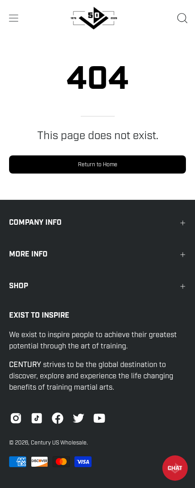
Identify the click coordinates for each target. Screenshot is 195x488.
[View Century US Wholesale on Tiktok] (37, 418)
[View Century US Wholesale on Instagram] (16, 418)
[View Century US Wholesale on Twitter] (78, 418)
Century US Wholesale (59, 443)
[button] (181, 18)
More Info (28, 254)
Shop (18, 286)
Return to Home (97, 164)
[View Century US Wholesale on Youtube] (99, 418)
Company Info (35, 222)
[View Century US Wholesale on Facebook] (57, 418)
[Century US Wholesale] (97, 18)
